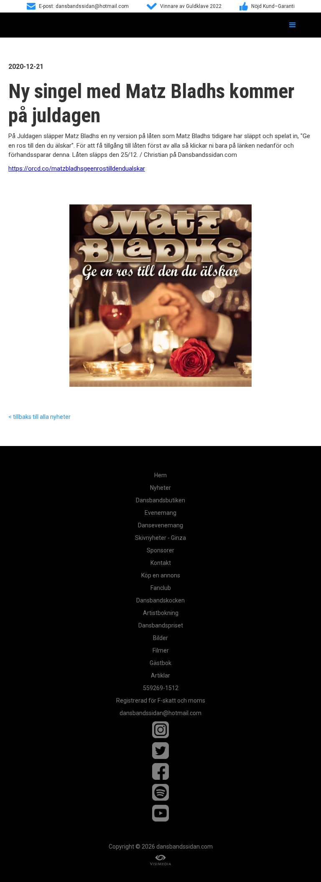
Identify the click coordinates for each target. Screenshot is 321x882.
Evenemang (160, 512)
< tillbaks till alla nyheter (39, 416)
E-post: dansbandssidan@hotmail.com (84, 6)
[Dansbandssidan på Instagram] (160, 729)
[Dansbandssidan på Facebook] (160, 771)
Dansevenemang (160, 525)
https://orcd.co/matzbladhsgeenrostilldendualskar (76, 168)
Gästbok (160, 663)
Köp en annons (160, 575)
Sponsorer (160, 550)
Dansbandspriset (160, 625)
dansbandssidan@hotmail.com (160, 713)
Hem (160, 475)
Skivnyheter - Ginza (160, 537)
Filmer (161, 650)
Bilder (160, 638)
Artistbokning (160, 613)
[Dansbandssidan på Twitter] (160, 750)
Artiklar (160, 675)
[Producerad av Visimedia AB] (160, 860)
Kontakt (160, 562)
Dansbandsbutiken (160, 500)
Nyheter (160, 487)
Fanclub (160, 588)
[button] (292, 25)
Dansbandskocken (160, 600)
